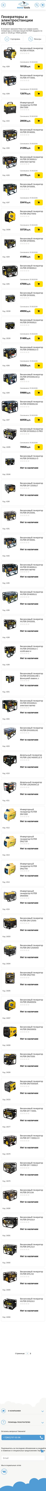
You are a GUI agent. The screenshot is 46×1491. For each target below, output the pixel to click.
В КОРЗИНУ (39, 64)
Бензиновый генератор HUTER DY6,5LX (31, 1245)
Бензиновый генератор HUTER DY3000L (31, 538)
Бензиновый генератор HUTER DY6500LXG (31, 729)
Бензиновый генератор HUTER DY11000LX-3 (31, 1136)
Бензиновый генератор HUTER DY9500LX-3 (31, 457)
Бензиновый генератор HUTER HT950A (31, 49)
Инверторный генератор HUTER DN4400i (28, 893)
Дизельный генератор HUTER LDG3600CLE (31, 783)
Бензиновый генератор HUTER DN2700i (31, 973)
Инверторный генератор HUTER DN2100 (28, 839)
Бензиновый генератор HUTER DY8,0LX (31, 1299)
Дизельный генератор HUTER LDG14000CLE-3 (31, 756)
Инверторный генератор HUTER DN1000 (28, 811)
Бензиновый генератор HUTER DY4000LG (31, 593)
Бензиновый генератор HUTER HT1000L (31, 76)
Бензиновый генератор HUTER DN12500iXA (31, 946)
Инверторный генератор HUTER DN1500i (28, 105)
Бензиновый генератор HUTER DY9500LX (31, 321)
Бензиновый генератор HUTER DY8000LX (31, 266)
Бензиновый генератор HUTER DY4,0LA (31, 1218)
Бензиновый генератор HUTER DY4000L (31, 130)
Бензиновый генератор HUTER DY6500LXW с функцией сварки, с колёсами (31, 677)
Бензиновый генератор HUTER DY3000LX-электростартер (31, 159)
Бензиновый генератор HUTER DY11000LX (31, 1164)
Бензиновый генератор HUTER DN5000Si (31, 1028)
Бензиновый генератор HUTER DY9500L (31, 294)
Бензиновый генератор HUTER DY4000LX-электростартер (31, 567)
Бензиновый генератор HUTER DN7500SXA (31, 1082)
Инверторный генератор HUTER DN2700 (28, 866)
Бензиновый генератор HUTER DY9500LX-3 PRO (31, 430)
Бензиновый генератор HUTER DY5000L (31, 185)
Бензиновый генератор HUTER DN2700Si (31, 212)
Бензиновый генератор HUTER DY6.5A (31, 1272)
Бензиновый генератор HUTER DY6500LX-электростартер (31, 703)
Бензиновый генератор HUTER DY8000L (31, 239)
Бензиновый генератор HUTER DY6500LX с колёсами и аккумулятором (31, 650)
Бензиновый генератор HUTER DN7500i (31, 1055)
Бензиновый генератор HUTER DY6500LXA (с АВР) (31, 376)
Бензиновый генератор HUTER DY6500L (31, 620)
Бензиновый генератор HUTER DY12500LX (31, 484)
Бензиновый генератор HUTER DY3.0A (31, 1191)
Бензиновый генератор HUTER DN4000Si (31, 1000)
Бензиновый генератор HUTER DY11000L (31, 1109)
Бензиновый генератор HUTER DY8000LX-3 (31, 348)
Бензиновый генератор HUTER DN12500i (31, 919)
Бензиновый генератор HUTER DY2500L (31, 511)
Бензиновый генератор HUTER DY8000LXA (31, 402)
